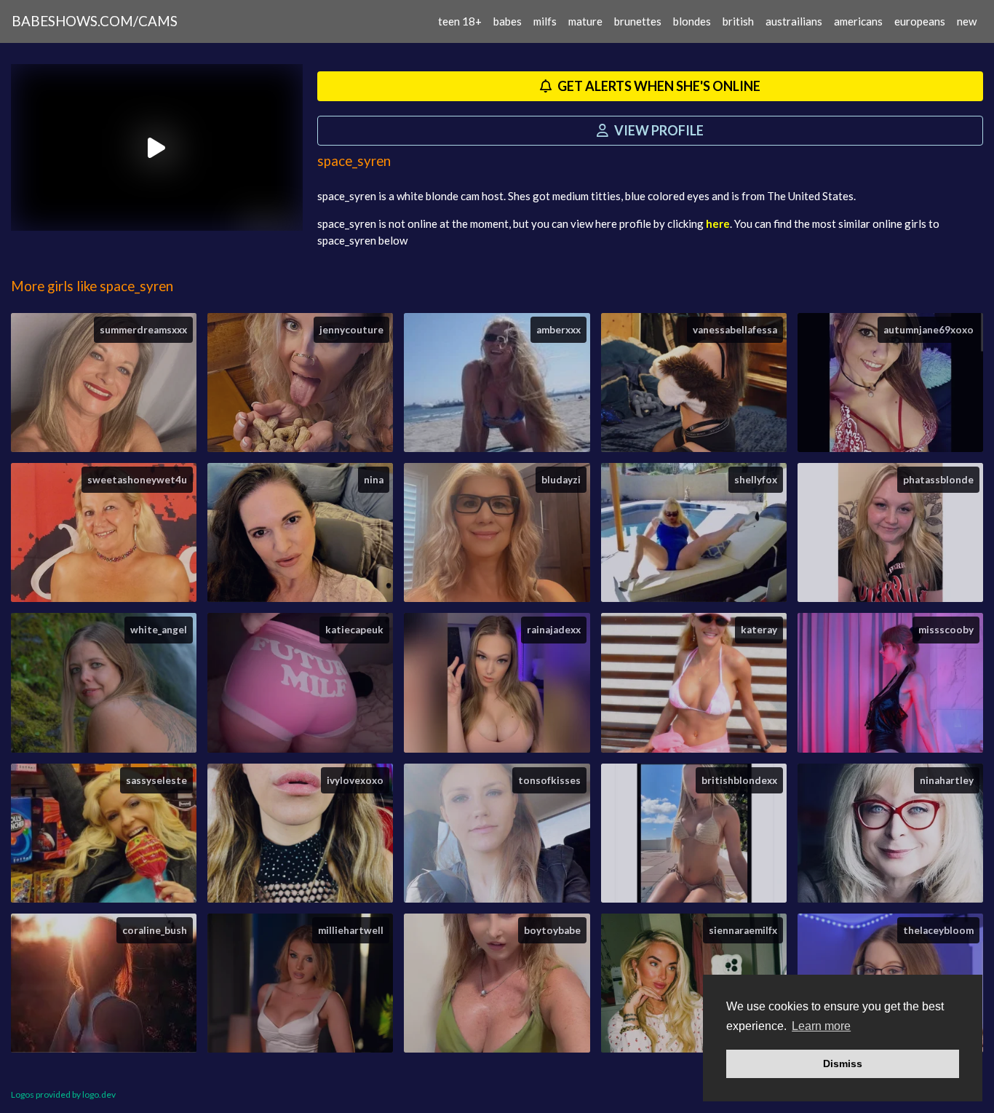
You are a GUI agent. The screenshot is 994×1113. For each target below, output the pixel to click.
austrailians (794, 21)
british (738, 21)
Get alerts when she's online (657, 86)
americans (858, 21)
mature (585, 21)
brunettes (637, 21)
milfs (545, 21)
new (967, 21)
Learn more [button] (821, 1026)
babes (507, 21)
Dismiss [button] (842, 1063)
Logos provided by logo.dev (63, 1094)
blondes (692, 21)
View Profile (658, 130)
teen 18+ (460, 21)
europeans (919, 21)
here (718, 223)
